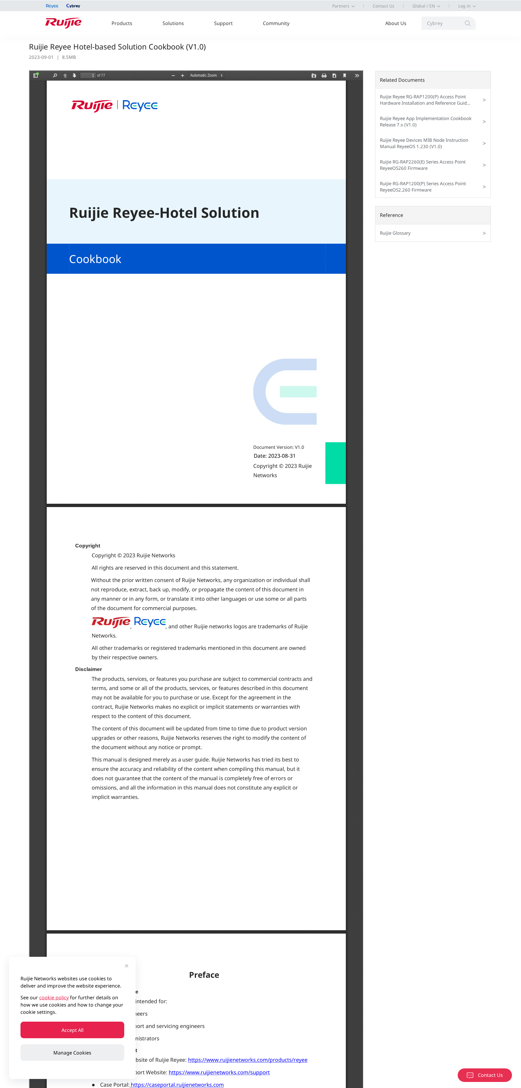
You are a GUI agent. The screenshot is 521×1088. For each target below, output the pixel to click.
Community (276, 23)
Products (122, 23)
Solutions (173, 23)
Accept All (73, 1030)
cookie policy (54, 997)
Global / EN (423, 6)
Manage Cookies (72, 1052)
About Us (395, 23)
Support (223, 23)
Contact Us (383, 6)
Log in (464, 6)
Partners (340, 6)
